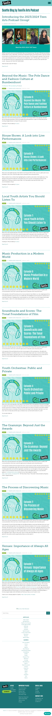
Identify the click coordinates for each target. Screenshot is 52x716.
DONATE (6, 691)
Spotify (11, 472)
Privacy (20, 701)
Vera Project (19, 587)
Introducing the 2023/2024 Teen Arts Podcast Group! (24, 18)
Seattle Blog (8, 10)
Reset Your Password (23, 697)
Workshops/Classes (26, 650)
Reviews (26, 635)
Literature (26, 674)
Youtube (37, 691)
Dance (26, 677)
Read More (4, 66)
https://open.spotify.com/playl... (28, 594)
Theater (26, 669)
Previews (26, 629)
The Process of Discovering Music (25, 487)
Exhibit (26, 653)
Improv (26, 663)
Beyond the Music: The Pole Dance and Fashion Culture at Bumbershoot (25, 79)
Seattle (11, 688)
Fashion (26, 647)
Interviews (26, 634)
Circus (26, 644)
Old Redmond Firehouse (31, 587)
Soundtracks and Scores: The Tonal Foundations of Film (21, 312)
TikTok (36, 689)
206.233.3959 (38, 700)
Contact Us (37, 701)
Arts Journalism (26, 642)
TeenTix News (26, 637)
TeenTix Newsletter (23, 698)
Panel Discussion (26, 665)
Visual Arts (26, 668)
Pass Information (22, 688)
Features (26, 627)
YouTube (8, 472)
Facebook (37, 692)
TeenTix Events (26, 631)
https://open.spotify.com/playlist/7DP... (11, 473)
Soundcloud (16, 472)
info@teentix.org (39, 698)
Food (26, 645)
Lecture (26, 666)
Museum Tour (26, 657)
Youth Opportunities (26, 624)
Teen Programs (22, 692)
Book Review (26, 648)
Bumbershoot (26, 621)
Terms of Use (22, 700)
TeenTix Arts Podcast (10, 23)
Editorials (26, 626)
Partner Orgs (21, 691)
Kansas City (13, 691)
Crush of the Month (26, 632)
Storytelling (26, 652)
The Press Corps (22, 694)
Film (26, 676)
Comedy (26, 660)
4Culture (19, 86)
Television (26, 658)
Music (4, 88)
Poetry (26, 655)
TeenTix (5, 710)
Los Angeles (13, 689)
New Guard (26, 619)
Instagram (37, 688)
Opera (26, 671)
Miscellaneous (26, 661)
